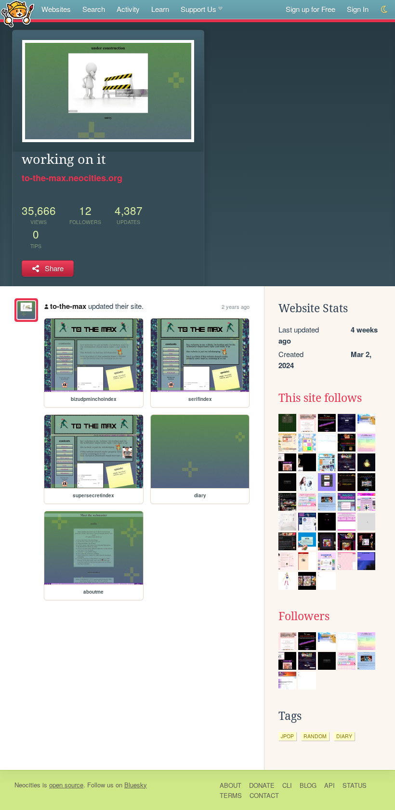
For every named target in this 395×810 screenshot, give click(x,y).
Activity (128, 9)
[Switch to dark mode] (384, 9)
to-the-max (68, 306)
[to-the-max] (26, 310)
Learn (160, 9)
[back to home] (17, 13)
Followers (303, 616)
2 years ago (236, 306)
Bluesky (135, 784)
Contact (264, 795)
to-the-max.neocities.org (72, 178)
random (315, 736)
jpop (287, 736)
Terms (231, 795)
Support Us (198, 9)
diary (344, 736)
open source (66, 784)
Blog (308, 785)
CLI (287, 785)
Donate (262, 785)
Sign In (358, 9)
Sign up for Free (310, 9)
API (329, 785)
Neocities (27, 784)
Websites (56, 9)
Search (93, 9)
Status (354, 785)
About (230, 785)
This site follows (320, 398)
